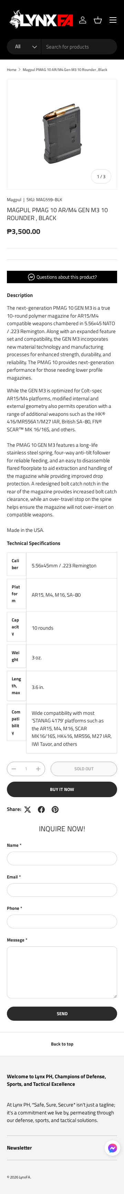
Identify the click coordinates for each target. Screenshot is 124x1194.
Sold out (84, 768)
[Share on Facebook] (41, 809)
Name (13, 845)
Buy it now (62, 789)
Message (15, 940)
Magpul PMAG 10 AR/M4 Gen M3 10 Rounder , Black (65, 69)
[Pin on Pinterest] (55, 809)
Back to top (62, 1043)
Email (12, 877)
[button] (97, 20)
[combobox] (62, 46)
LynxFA (24, 1177)
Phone (13, 908)
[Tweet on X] (27, 809)
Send (62, 1013)
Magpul (14, 199)
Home (12, 69)
